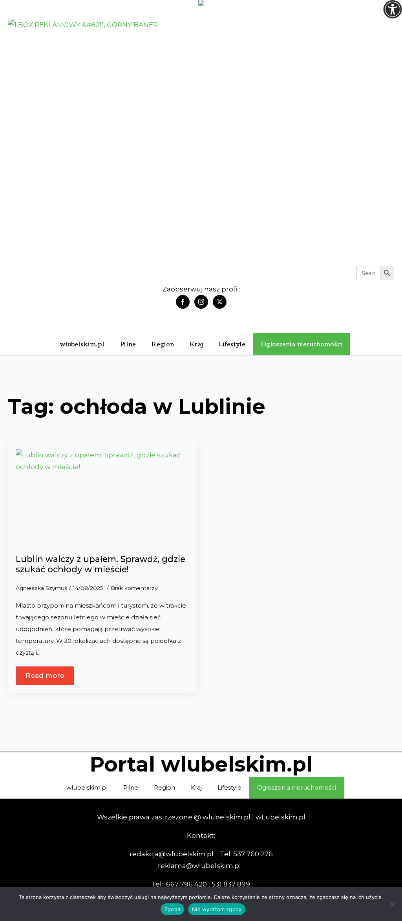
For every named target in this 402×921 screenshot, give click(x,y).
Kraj (196, 344)
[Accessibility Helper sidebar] (392, 9)
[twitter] (220, 302)
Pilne (128, 344)
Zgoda (172, 909)
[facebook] (183, 302)
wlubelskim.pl (82, 344)
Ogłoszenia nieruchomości (301, 344)
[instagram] (201, 302)
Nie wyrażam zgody (216, 909)
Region (163, 344)
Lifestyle (232, 344)
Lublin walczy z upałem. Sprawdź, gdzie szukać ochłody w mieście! (100, 564)
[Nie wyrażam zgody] (392, 904)
